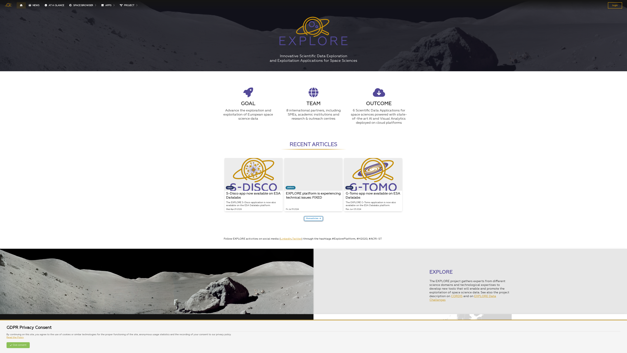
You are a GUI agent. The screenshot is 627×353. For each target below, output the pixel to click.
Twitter (297, 239)
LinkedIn (285, 239)
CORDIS (457, 296)
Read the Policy (15, 337)
